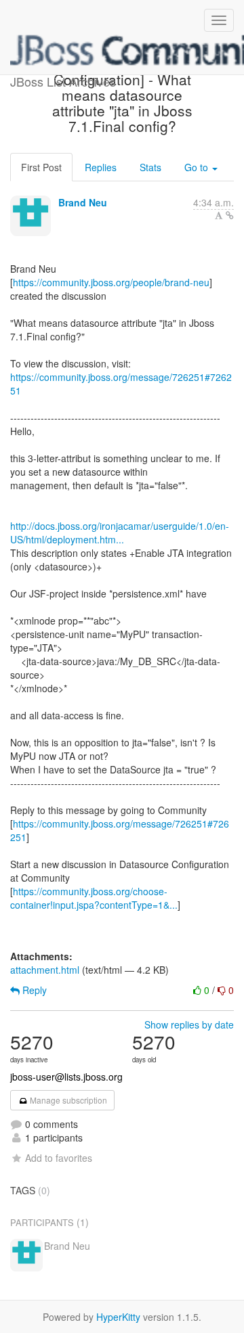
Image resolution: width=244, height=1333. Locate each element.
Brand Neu (82, 202)
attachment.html (44, 969)
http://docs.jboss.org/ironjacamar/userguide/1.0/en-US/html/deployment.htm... (119, 532)
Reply (33, 990)
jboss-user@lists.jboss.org (66, 1076)
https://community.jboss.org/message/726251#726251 (121, 383)
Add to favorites (58, 1158)
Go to (197, 167)
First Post (41, 167)
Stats (150, 167)
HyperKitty (118, 1317)
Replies (101, 167)
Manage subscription (67, 1100)
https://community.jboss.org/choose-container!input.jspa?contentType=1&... (94, 897)
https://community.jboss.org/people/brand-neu (111, 282)
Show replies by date (189, 1024)
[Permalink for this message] (230, 215)
